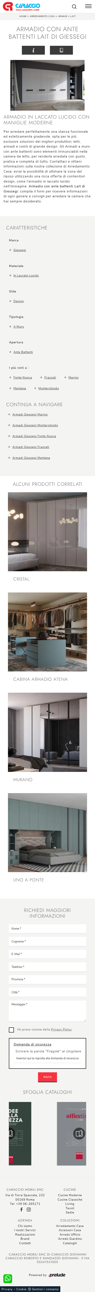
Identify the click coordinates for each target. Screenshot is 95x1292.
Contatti (25, 1243)
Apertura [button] (16, 342)
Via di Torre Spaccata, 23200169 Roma (25, 1197)
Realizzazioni (25, 1235)
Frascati (50, 378)
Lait (73, 16)
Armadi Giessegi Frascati (30, 447)
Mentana (19, 388)
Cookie (21, 1289)
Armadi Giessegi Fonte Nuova (34, 436)
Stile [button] (12, 291)
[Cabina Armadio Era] (82, 50)
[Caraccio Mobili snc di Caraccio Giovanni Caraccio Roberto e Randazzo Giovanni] (21, 6)
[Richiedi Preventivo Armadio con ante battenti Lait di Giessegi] (33, 50)
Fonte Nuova (22, 378)
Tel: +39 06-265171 (25, 1204)
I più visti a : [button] (19, 368)
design (18, 301)
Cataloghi (70, 1243)
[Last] (12, 50)
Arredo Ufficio (70, 1235)
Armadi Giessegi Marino (30, 415)
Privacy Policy (61, 1030)
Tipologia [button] (16, 317)
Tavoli (70, 1208)
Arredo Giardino (70, 1239)
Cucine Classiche (70, 1200)
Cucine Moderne (70, 1195)
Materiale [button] (16, 266)
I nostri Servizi (25, 1230)
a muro (18, 327)
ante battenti (23, 352)
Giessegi (19, 250)
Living (69, 1204)
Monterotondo (48, 388)
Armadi (62, 16)
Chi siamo (25, 1226)
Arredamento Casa (42, 16)
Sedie (70, 1213)
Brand (25, 1239)
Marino (73, 378)
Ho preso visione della (44, 1030)
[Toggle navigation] (88, 6)
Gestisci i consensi (45, 1289)
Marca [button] (14, 240)
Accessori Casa (70, 1230)
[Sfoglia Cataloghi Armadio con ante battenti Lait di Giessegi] (61, 50)
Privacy (7, 1289)
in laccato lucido (26, 276)
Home (23, 16)
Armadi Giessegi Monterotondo (35, 425)
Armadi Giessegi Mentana (31, 458)
